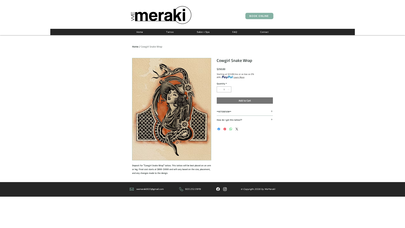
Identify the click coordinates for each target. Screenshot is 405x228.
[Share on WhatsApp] (231, 129)
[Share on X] (237, 129)
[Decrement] (219, 89)
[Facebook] (218, 189)
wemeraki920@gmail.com (150, 189)
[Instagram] (225, 189)
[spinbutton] (224, 89)
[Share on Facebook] (219, 129)
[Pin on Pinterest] (225, 129)
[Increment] (229, 89)
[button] (169, 32)
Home (135, 46)
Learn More (239, 77)
